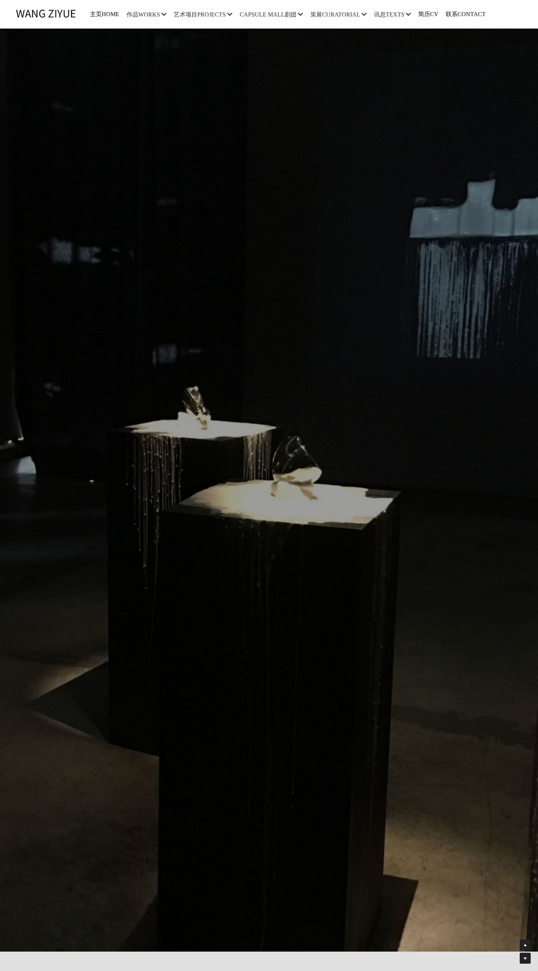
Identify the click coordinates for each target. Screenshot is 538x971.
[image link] (49, 14)
